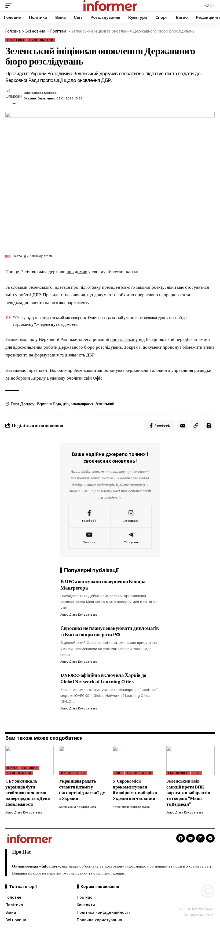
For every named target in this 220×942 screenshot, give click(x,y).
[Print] (209, 425)
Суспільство (41, 40)
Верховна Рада (49, 404)
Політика (16, 40)
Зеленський (105, 404)
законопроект (82, 404)
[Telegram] (131, 538)
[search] (196, 5)
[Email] (182, 425)
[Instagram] (131, 516)
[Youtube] (89, 538)
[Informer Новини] (110, 5)
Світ (119, 773)
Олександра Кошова (40, 93)
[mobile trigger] (9, 5)
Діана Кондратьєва (83, 614)
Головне (30, 767)
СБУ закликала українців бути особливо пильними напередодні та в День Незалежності (27, 793)
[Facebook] (89, 516)
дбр (66, 404)
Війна (12, 767)
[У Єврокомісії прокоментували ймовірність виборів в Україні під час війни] (137, 760)
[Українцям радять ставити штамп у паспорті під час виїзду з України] (83, 760)
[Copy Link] (195, 425)
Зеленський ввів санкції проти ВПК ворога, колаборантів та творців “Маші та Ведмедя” (188, 793)
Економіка (178, 773)
